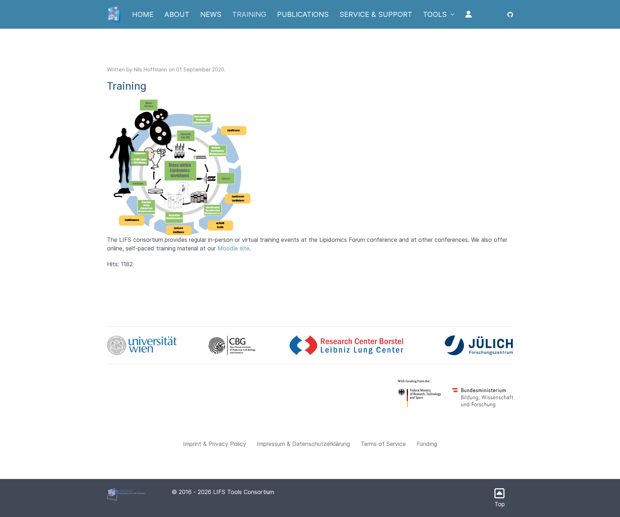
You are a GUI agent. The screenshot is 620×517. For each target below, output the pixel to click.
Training (249, 14)
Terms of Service (383, 443)
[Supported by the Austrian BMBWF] (482, 397)
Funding (427, 443)
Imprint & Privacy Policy (214, 443)
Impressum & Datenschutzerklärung (303, 443)
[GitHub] (510, 14)
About (176, 14)
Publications (303, 14)
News (210, 14)
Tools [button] (435, 14)
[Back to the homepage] (114, 14)
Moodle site (233, 248)
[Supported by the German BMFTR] (421, 392)
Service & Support (375, 14)
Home (143, 14)
